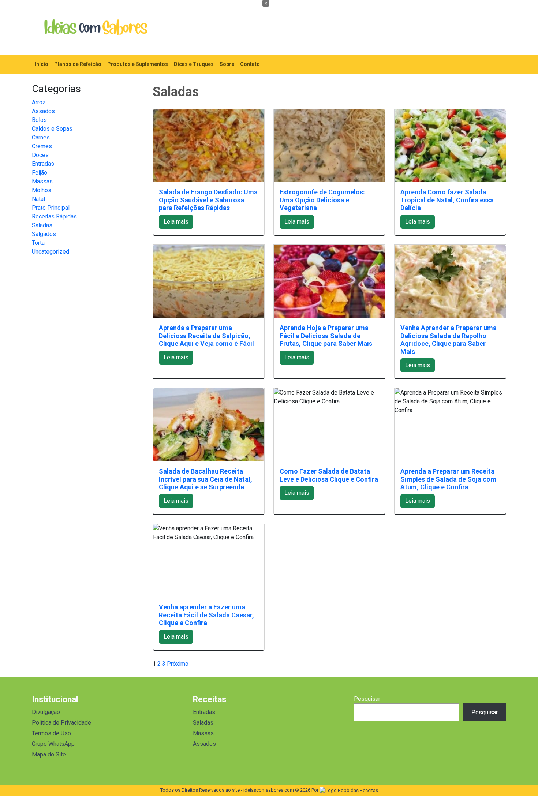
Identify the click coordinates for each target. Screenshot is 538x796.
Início (41, 64)
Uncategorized (50, 251)
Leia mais (176, 221)
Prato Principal (51, 207)
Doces (40, 155)
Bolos (39, 119)
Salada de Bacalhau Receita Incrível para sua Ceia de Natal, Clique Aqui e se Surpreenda (205, 479)
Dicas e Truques (194, 64)
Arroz (39, 102)
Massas (42, 181)
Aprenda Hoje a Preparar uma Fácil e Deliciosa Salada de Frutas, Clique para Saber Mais (326, 335)
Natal (38, 198)
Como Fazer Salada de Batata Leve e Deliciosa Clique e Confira (329, 475)
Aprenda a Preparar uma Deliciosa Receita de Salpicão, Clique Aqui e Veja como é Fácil (206, 335)
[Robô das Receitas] (349, 790)
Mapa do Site (49, 754)
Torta (38, 242)
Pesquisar (367, 698)
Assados (43, 111)
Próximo (177, 663)
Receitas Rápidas (54, 216)
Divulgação (46, 712)
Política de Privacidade (61, 722)
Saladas (42, 225)
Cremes (42, 146)
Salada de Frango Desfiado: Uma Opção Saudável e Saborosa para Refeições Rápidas (208, 200)
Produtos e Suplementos (137, 64)
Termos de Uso (51, 733)
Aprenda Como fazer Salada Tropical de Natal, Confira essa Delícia (447, 200)
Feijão (39, 172)
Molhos (41, 190)
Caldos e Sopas (52, 128)
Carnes (41, 137)
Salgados (44, 234)
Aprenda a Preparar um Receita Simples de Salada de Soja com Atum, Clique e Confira (448, 479)
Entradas (43, 163)
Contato (250, 64)
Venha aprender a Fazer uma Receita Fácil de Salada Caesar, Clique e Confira (206, 615)
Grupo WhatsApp (53, 743)
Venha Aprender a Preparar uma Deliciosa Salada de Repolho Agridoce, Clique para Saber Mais (448, 339)
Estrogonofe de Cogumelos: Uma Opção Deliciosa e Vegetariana (322, 200)
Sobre (227, 64)
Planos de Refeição (77, 64)
